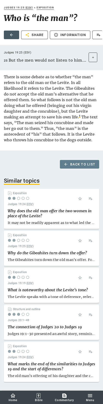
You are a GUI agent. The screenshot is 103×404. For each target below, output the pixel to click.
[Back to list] (11, 35)
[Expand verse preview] (93, 57)
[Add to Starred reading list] (80, 198)
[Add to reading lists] (90, 198)
